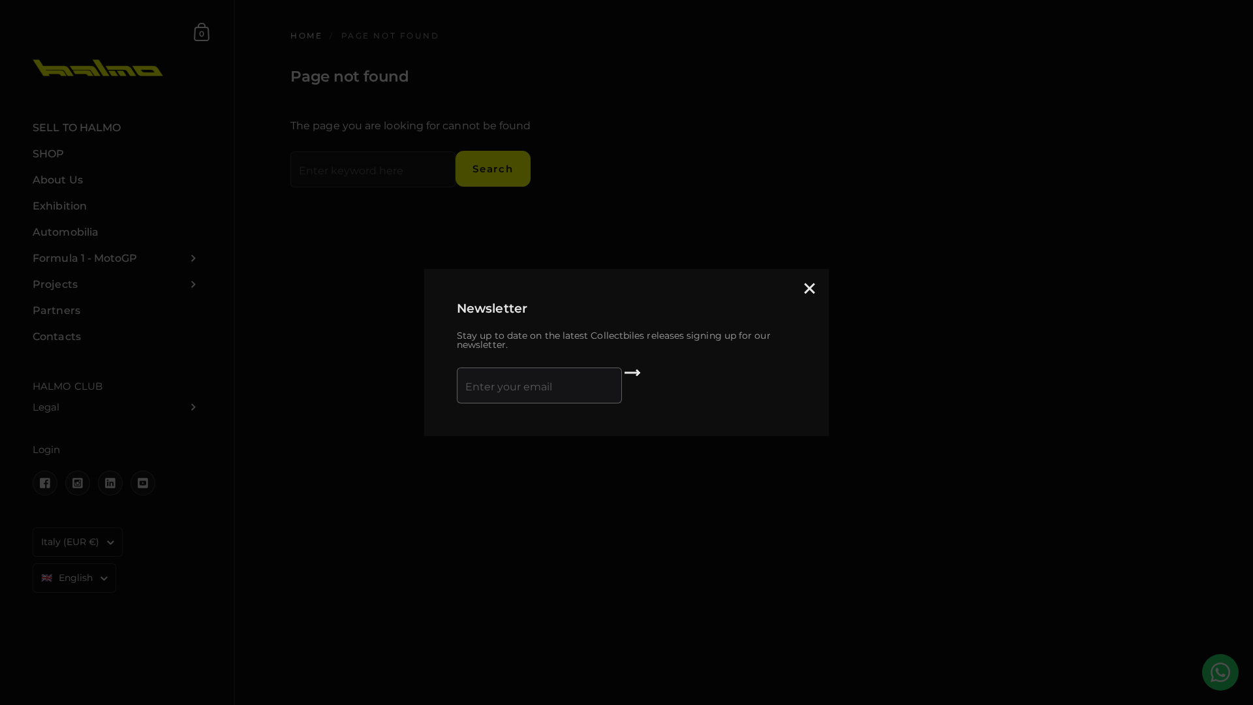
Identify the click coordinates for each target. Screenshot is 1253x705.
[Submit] (632, 377)
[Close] (809, 289)
